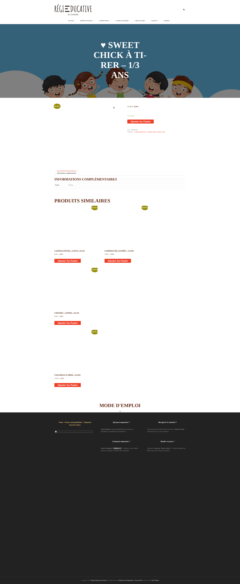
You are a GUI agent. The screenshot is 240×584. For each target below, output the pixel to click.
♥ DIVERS (166, 21)
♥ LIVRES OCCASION (121, 21)
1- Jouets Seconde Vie (140, 131)
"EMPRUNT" (117, 448)
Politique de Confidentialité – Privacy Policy (130, 580)
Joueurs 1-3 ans (161, 131)
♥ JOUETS (154, 21)
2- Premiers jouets (151, 131)
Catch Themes (155, 580)
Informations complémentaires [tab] (66, 173)
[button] (114, 107)
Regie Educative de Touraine (99, 580)
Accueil (71, 21)
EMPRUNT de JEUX (86, 21)
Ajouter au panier (140, 121)
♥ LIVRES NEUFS (104, 21)
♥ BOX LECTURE (140, 21)
